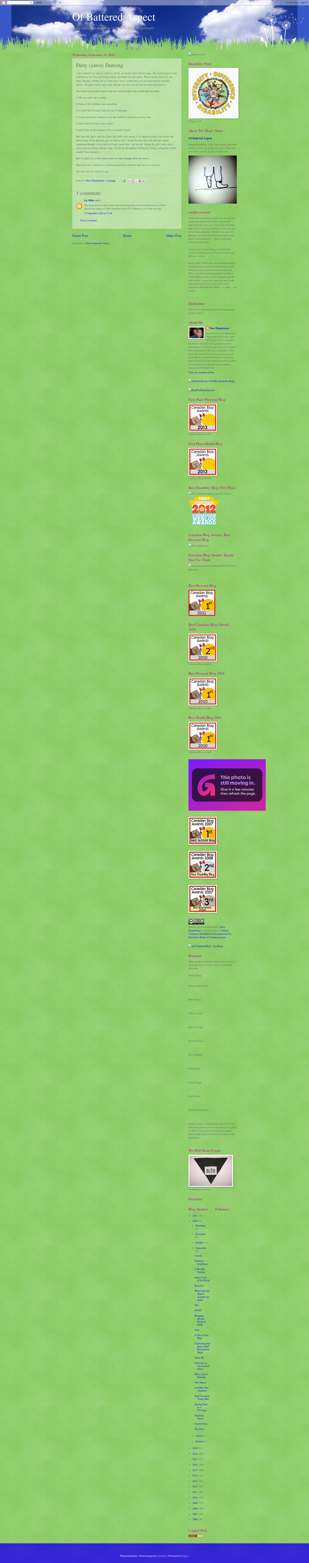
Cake (197, 1329)
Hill (196, 1305)
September (200, 1248)
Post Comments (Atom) (97, 243)
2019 (195, 1448)
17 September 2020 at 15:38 (98, 213)
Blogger (184, 1555)
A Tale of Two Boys (202, 1336)
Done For (199, 1285)
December (200, 1225)
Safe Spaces (200, 1382)
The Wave (199, 1429)
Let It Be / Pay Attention (202, 1389)
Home (127, 235)
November (200, 1234)
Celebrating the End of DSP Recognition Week (202, 1348)
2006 (195, 1519)
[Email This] (130, 181)
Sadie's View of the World (202, 1279)
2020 (195, 1221)
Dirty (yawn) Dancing (201, 1375)
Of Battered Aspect (113, 16)
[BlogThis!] (133, 181)
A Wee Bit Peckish (200, 1270)
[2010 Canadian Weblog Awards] (227, 809)
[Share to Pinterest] (143, 181)
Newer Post (80, 235)
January (199, 1441)
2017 (195, 1459)
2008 (195, 1508)
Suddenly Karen (199, 1417)
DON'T (198, 1310)
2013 (195, 1481)
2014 (195, 1475)
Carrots (198, 1255)
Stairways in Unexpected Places (202, 1365)
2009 (195, 1503)
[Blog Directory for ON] (195, 1536)
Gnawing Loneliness (201, 1262)
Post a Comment (88, 220)
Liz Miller (89, 200)
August (199, 1435)
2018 (195, 1453)
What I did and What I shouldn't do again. (202, 1295)
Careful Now (201, 1423)
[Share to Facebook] (140, 181)
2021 (195, 1215)
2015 (195, 1470)
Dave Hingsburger (219, 328)
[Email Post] (123, 180)
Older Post (173, 235)
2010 (195, 1497)
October (199, 1242)
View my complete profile (201, 372)
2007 (195, 1514)
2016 (195, 1464)
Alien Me (199, 1357)
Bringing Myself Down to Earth (200, 1320)
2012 (195, 1486)
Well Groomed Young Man (202, 1397)
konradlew (162, 1555)
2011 (195, 1492)
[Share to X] (136, 181)
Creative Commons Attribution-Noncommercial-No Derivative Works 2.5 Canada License (209, 934)
